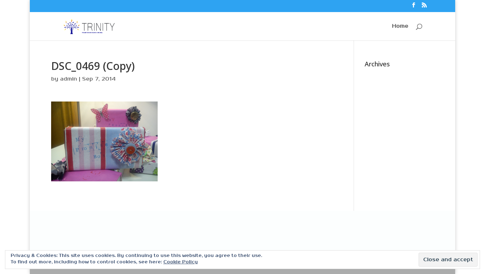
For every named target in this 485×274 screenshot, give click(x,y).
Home (400, 26)
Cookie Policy (180, 262)
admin (68, 79)
